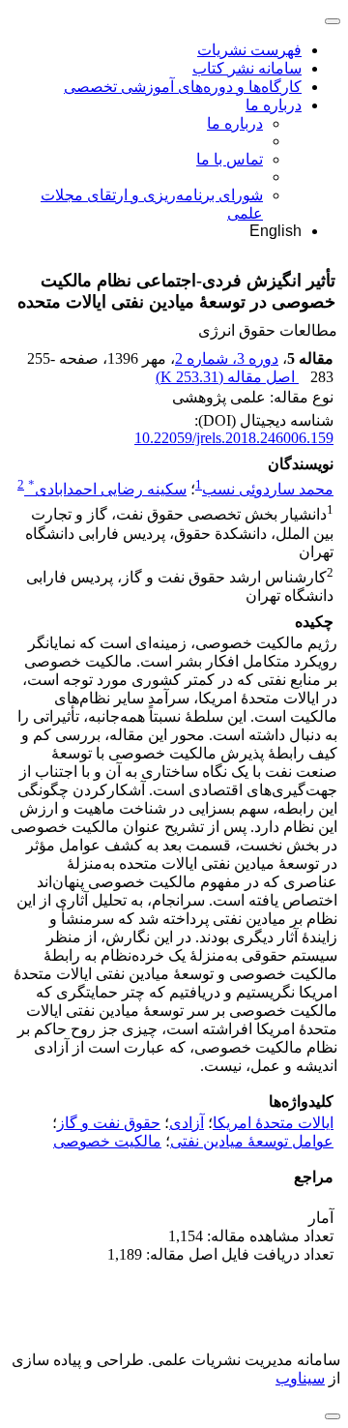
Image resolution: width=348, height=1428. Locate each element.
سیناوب (300, 1378)
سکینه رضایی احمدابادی (107, 489)
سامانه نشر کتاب (247, 68)
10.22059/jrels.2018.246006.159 (234, 438)
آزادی (186, 1123)
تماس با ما (229, 159)
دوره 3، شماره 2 (226, 358)
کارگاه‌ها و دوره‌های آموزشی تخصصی (183, 86)
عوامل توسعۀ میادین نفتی (252, 1141)
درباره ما (274, 105)
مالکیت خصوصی (107, 1141)
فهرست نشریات (249, 50)
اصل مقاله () (227, 377)
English (275, 231)
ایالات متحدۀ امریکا (273, 1123)
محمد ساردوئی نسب (268, 489)
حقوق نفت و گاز (108, 1123)
